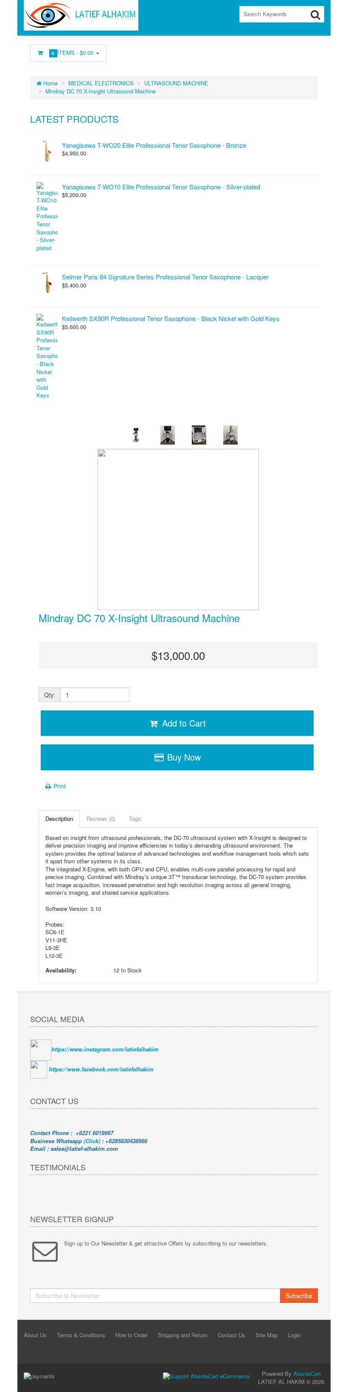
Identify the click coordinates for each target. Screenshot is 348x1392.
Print (59, 786)
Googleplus (273, 50)
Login (294, 1335)
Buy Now (183, 757)
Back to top (333, 1379)
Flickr (312, 50)
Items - (73, 52)
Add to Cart (183, 723)
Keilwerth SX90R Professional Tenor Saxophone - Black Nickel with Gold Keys (171, 318)
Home (50, 83)
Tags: (136, 818)
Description (59, 818)
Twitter (216, 50)
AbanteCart (307, 1373)
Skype (292, 50)
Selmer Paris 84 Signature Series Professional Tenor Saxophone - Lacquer (165, 276)
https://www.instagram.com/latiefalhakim (105, 1049)
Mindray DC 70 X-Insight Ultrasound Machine (100, 91)
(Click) (92, 1141)
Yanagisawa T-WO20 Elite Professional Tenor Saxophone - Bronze (154, 145)
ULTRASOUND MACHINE (176, 83)
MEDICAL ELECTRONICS (101, 83)
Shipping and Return (183, 1335)
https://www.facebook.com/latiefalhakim (101, 1069)
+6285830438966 (126, 1141)
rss (254, 50)
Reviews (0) (101, 818)
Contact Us (231, 1335)
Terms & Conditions (81, 1335)
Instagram (235, 50)
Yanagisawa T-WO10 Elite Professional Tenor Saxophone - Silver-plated (161, 186)
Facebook (197, 50)
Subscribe (299, 1295)
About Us (35, 1335)
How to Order (131, 1335)
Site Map (266, 1335)
